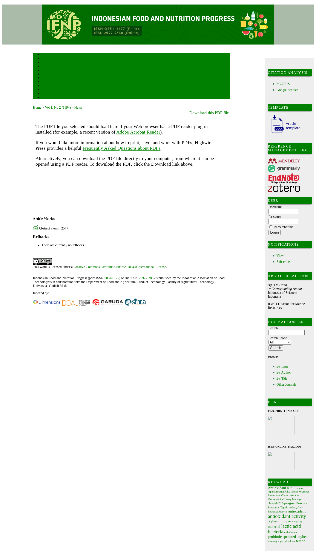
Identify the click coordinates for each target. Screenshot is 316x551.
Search (44, 70)
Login (44, 63)
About (44, 59)
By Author (283, 372)
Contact (45, 97)
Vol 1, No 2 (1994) (58, 107)
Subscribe (283, 261)
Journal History (49, 93)
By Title (281, 378)
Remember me (283, 227)
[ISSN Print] (281, 433)
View (280, 255)
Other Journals (286, 384)
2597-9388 (146, 278)
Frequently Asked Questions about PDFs (121, 148)
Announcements (49, 82)
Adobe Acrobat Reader (138, 132)
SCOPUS (283, 84)
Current (45, 74)
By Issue (282, 366)
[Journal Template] (284, 133)
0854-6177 (111, 278)
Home (44, 55)
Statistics (46, 86)
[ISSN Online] (281, 469)
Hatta (78, 107)
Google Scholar (287, 90)
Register (45, 66)
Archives (45, 78)
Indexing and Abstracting (53, 90)
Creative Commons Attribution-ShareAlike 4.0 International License (120, 267)
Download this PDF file (209, 113)
